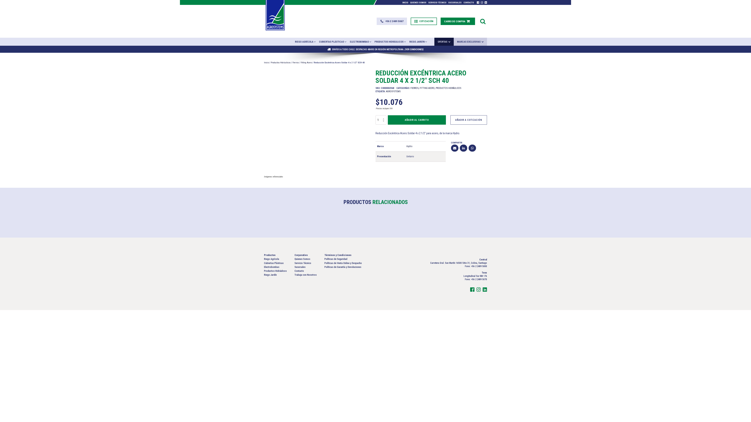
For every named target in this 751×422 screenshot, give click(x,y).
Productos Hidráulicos (389, 41)
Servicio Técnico (437, 3)
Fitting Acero (306, 62)
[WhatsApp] (472, 148)
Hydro (409, 146)
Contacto (469, 3)
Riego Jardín (417, 41)
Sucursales (455, 3)
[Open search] (483, 21)
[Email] (454, 148)
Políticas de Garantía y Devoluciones (342, 267)
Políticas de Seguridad (335, 258)
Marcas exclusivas (469, 41)
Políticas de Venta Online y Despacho (343, 263)
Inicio (405, 3)
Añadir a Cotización (468, 120)
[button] (392, 21)
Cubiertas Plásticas (331, 41)
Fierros (296, 62)
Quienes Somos (418, 3)
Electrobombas (359, 41)
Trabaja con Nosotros (306, 274)
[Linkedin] (463, 148)
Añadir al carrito (417, 120)
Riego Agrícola (304, 41)
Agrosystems (393, 91)
